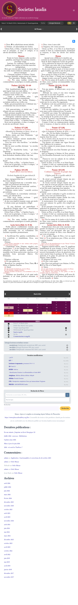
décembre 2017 (9, 573)
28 (47, 313)
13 (37, 307)
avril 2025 (7, 517)
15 (56, 307)
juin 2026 (7, 491)
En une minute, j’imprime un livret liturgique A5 (19, 432)
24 (9, 313)
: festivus (13, 369)
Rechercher (7, 404)
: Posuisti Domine (16, 378)
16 (66, 307)
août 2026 (7, 483)
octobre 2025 (8, 509)
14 (47, 307)
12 (28, 307)
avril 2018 (7, 566)
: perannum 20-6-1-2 (21, 363)
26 (28, 313)
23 (66, 310)
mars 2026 (7, 494)
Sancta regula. (18, 332)
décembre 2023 (9, 539)
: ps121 (11, 357)
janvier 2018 (8, 569)
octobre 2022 (8, 551)
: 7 (10, 360)
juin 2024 (7, 528)
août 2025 (7, 513)
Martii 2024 (37, 294)
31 (9, 315)
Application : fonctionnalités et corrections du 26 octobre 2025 (31, 458)
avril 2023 (7, 547)
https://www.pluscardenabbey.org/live (17, 417)
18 (18, 310)
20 (37, 310)
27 (37, 313)
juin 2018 (7, 558)
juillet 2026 (7, 487)
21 (47, 310)
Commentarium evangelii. (22, 336)
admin (6, 458)
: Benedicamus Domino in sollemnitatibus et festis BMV (25, 372)
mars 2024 (7, 536)
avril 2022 (7, 554)
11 (18, 307)
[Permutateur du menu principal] (74, 10)
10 (9, 307)
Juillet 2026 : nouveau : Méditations (15, 436)
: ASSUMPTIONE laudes (18, 384)
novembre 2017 (9, 577)
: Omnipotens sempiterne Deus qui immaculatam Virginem (27, 381)
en (74, 23)
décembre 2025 (9, 502)
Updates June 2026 (10, 440)
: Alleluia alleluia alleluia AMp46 (21, 375)
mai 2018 (7, 562)
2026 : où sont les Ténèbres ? (13, 447)
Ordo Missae (15, 462)
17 (9, 310)
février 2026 (8, 498)
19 (28, 310)
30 (66, 313)
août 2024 (7, 524)
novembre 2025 (9, 506)
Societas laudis (32, 9)
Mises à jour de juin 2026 (12, 443)
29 (56, 313)
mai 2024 (7, 532)
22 (56, 310)
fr (69, 23)
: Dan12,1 (12, 366)
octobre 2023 (8, 543)
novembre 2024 (9, 521)
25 (18, 313)
